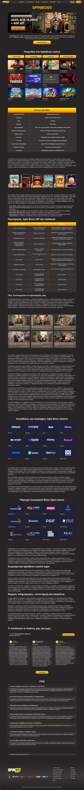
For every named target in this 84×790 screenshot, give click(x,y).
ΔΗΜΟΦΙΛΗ (15, 56)
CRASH (49, 56)
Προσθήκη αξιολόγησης (68, 634)
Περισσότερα (42, 672)
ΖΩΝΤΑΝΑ (32, 56)
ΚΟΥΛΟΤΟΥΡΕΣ (67, 56)
